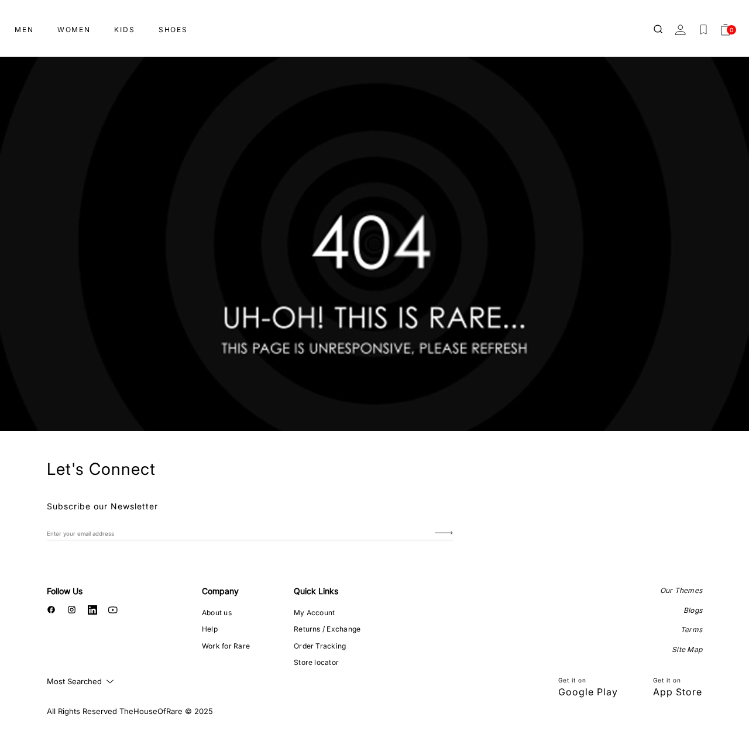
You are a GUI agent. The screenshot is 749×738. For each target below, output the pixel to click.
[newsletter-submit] (444, 533)
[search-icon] (659, 30)
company (220, 591)
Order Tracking (320, 646)
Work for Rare (226, 646)
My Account (314, 612)
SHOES (173, 29)
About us (217, 612)
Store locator (316, 662)
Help (210, 629)
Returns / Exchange (327, 629)
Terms (691, 629)
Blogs (692, 610)
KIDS (124, 29)
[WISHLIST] (703, 30)
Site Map (687, 649)
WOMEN (74, 29)
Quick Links (316, 591)
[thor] (374, 25)
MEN (24, 29)
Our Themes (681, 590)
